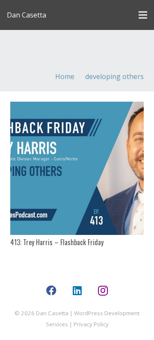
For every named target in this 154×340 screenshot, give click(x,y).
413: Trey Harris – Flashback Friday (57, 242)
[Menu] (143, 15)
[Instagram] (103, 290)
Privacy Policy (91, 324)
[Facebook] (51, 290)
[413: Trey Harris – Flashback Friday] (77, 168)
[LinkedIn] (77, 290)
